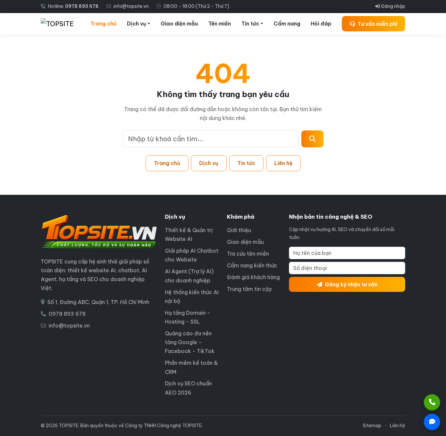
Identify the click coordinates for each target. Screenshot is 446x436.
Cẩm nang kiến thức (252, 265)
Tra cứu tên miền (248, 253)
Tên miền (219, 23)
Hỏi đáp (321, 23)
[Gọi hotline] (432, 402)
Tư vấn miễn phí (377, 24)
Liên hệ (283, 163)
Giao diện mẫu (179, 23)
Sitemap (372, 425)
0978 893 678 (82, 6)
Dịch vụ (136, 23)
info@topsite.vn (69, 325)
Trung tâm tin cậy (249, 289)
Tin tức (250, 23)
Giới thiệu (239, 230)
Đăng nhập (393, 6)
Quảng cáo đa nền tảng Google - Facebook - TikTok (190, 342)
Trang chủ (103, 23)
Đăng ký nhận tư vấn (351, 284)
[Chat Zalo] (432, 422)
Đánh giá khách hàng (253, 277)
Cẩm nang (287, 23)
